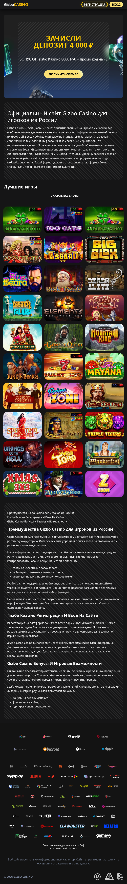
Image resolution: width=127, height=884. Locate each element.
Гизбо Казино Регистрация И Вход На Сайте (35, 517)
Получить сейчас (63, 74)
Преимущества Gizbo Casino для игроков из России (40, 513)
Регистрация (94, 4)
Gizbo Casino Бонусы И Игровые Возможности (37, 521)
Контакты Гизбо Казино (63, 848)
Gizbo (16, 4)
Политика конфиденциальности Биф (63, 845)
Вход (116, 4)
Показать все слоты (63, 196)
